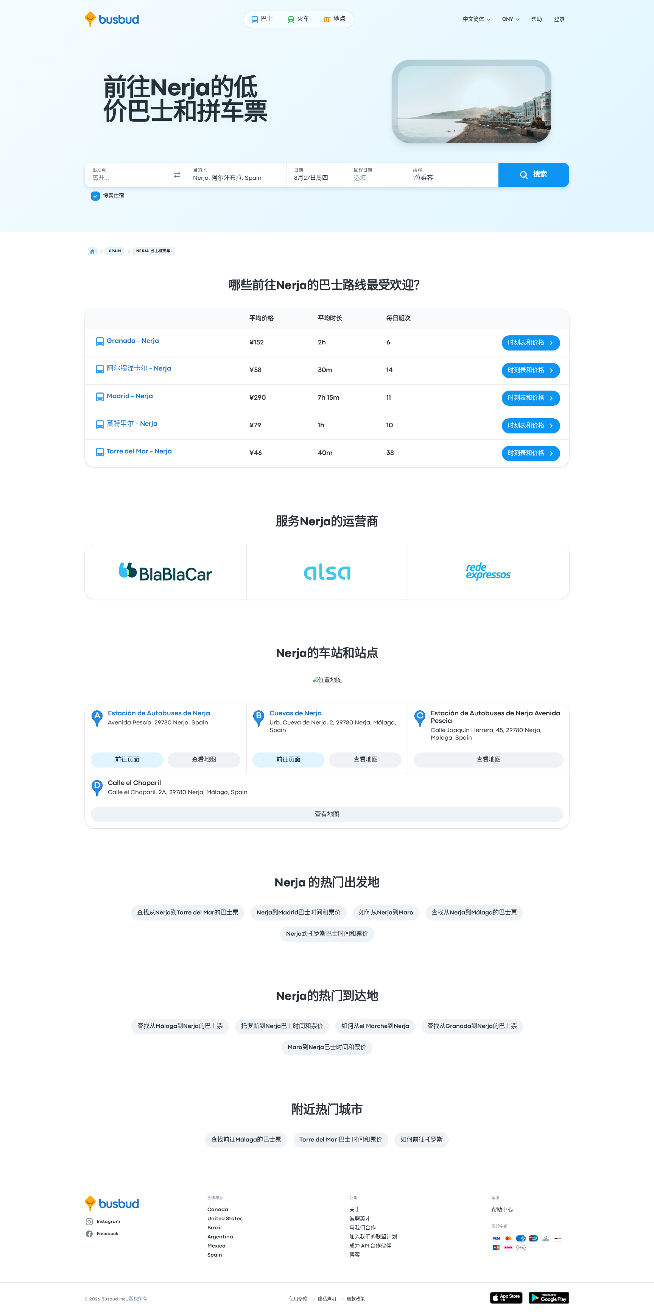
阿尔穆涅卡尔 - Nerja (139, 369)
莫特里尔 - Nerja (132, 424)
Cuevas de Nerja (295, 713)
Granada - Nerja (133, 341)
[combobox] (126, 174)
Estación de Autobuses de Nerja (159, 713)
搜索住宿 (113, 196)
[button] (177, 175)
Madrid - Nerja (130, 396)
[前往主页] (112, 19)
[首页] (92, 251)
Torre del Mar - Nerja (139, 452)
